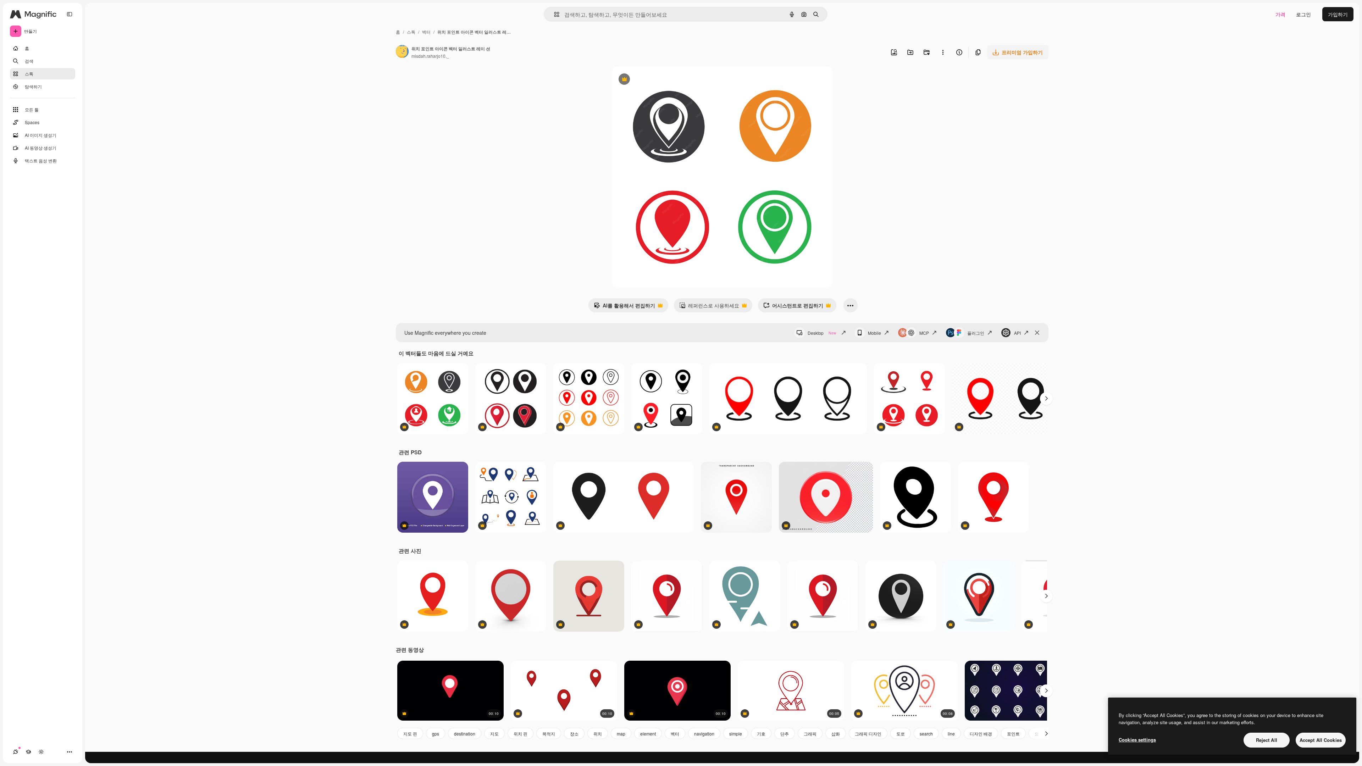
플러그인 (975, 333)
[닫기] (1037, 332)
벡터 (426, 32)
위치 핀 (520, 734)
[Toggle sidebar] (69, 14)
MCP (924, 333)
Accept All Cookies (1321, 740)
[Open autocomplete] (554, 14)
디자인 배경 (981, 734)
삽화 (835, 734)
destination (464, 734)
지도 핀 (410, 734)
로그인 (1303, 14)
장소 (574, 734)
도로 (900, 734)
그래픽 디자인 (868, 734)
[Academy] (28, 751)
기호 (761, 734)
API (1017, 333)
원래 (652, 80)
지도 (494, 734)
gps (435, 734)
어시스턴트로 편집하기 (793, 307)
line (951, 734)
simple (735, 734)
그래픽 (810, 734)
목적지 (548, 734)
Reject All (1266, 740)
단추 (784, 734)
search (926, 734)
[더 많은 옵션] (943, 52)
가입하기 (1338, 14)
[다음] (1046, 398)
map (621, 734)
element (648, 734)
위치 (597, 734)
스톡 (411, 32)
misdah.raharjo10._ (430, 56)
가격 (1280, 14)
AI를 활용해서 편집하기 (624, 307)
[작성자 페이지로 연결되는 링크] (402, 52)
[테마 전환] (41, 751)
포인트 (1013, 734)
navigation (704, 734)
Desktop (822, 333)
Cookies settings (1137, 739)
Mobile (874, 333)
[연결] (15, 751)
